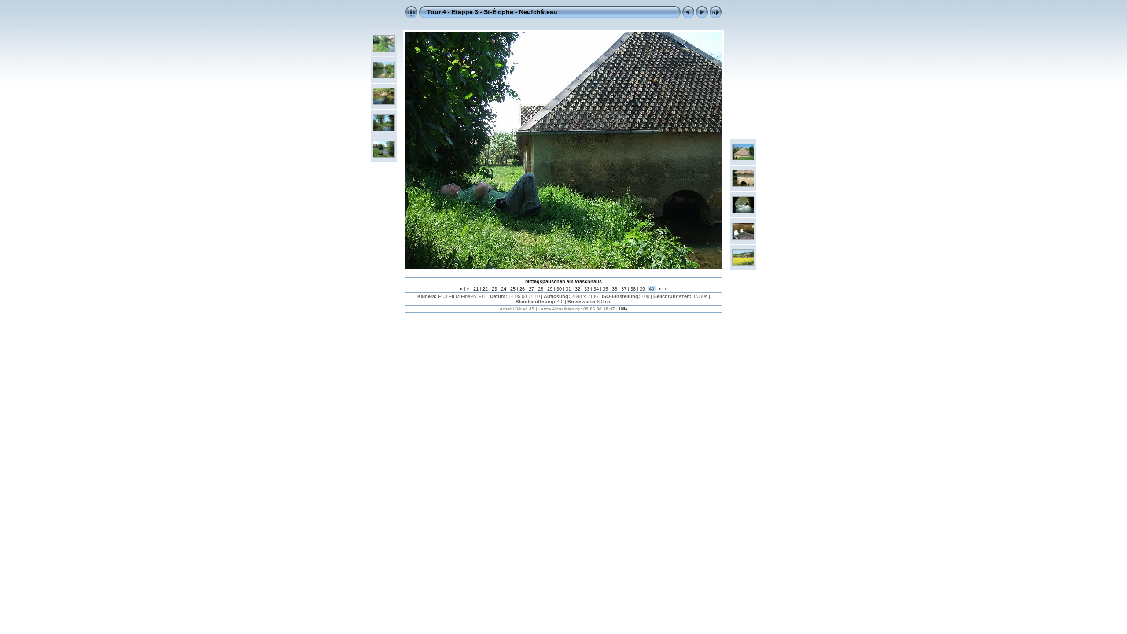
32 (578, 288)
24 (504, 288)
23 (494, 288)
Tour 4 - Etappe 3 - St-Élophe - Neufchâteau (492, 11)
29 (550, 288)
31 (568, 288)
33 (587, 288)
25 (513, 288)
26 (522, 288)
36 (615, 288)
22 (485, 288)
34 (596, 288)
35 (605, 288)
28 (541, 288)
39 (642, 288)
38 (633, 288)
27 (531, 288)
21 (476, 288)
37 (624, 288)
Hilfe (623, 308)
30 (559, 288)
